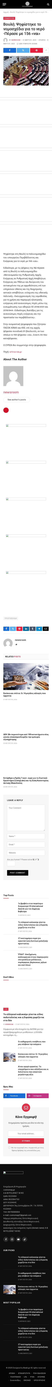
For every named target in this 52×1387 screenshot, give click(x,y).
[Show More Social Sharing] (46, 50)
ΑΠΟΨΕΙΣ (41, 1377)
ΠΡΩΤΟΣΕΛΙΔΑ (11, 618)
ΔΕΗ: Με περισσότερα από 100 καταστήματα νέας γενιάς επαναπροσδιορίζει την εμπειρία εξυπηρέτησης (26, 737)
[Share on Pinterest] (36, 50)
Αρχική (6, 12)
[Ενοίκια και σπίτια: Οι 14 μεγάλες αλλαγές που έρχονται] (26, 676)
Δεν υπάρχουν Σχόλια (28, 44)
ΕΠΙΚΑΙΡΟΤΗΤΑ (9, 18)
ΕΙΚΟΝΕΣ (27, 1380)
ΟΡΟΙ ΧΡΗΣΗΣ (39, 1380)
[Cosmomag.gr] (27, 4)
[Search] (48, 4)
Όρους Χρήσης (17, 1150)
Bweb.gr (26, 1368)
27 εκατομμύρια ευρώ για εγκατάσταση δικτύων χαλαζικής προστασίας (33, 941)
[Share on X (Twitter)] (23, 50)
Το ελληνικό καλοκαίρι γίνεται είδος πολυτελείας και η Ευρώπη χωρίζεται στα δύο (33, 925)
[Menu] (4, 4)
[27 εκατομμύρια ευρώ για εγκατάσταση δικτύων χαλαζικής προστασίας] (9, 941)
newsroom (15, 40)
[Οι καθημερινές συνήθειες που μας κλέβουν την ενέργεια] (9, 1044)
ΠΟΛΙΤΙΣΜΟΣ (15, 1377)
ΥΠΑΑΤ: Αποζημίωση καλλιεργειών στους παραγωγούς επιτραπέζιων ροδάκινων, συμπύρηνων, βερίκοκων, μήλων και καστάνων (33, 959)
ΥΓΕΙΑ (32, 1377)
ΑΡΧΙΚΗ (12, 1373)
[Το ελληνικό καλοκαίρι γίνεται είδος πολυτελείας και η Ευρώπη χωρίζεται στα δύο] (9, 925)
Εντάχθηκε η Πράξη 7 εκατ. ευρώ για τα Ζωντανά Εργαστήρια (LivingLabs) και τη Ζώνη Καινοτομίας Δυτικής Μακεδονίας (26, 780)
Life (5, 1009)
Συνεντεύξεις (15, 1380)
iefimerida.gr (15, 352)
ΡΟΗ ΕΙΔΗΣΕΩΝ (39, 1373)
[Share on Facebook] (9, 50)
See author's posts (16, 399)
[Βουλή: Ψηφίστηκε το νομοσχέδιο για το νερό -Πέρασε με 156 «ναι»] (26, 71)
